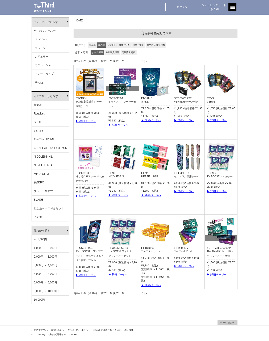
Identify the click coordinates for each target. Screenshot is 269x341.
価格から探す (42, 230)
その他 (38, 82)
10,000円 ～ (41, 299)
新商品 (38, 105)
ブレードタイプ (44, 73)
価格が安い (125, 45)
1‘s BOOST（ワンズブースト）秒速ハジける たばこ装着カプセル (90, 256)
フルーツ (40, 48)
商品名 (92, 45)
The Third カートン (152, 251)
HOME (79, 20)
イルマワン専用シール (186, 176)
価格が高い (138, 45)
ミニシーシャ (42, 65)
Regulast (39, 113)
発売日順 (112, 45)
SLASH (38, 199)
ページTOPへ (227, 322)
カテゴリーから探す (46, 96)
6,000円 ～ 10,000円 (46, 291)
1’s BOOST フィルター (220, 176)
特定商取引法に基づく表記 (107, 330)
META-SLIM (41, 173)
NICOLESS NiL (43, 156)
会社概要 (128, 330)
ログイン (182, 7)
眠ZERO (39, 182)
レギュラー (41, 56)
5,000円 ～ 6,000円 (45, 282)
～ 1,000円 (40, 239)
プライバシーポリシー (79, 330)
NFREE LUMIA (43, 165)
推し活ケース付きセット (49, 208)
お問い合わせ (58, 330)
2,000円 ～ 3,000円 (45, 256)
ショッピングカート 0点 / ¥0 (214, 7)
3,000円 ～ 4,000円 (45, 265)
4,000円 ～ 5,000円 (45, 273)
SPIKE (38, 122)
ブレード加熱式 (43, 191)
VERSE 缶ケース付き (186, 101)
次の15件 (118, 61)
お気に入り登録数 (156, 45)
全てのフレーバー (45, 30)
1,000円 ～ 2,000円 (45, 248)
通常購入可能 (112, 52)
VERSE (38, 130)
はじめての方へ (40, 330)
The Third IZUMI (44, 139)
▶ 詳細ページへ (86, 121)
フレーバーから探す (46, 22)
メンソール (41, 39)
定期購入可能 (129, 52)
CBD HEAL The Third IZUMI (51, 148)
